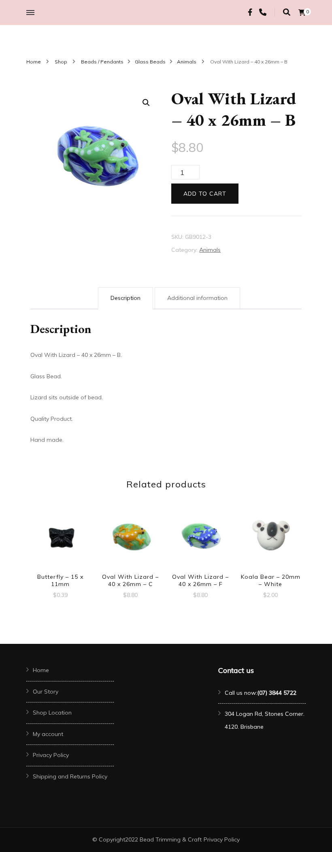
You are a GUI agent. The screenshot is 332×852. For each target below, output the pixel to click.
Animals (210, 249)
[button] (146, 102)
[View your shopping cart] (302, 12)
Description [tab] (125, 298)
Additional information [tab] (197, 298)
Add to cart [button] (60, 537)
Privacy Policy (51, 755)
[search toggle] (286, 12)
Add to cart (204, 193)
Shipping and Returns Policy (70, 776)
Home (41, 670)
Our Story (45, 691)
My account (48, 734)
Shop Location (52, 712)
